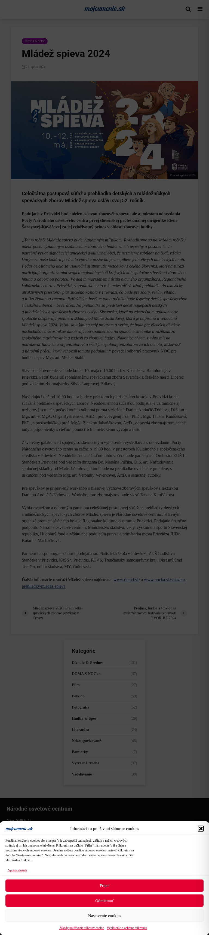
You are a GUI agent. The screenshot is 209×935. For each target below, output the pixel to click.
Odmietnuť (104, 901)
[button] (201, 828)
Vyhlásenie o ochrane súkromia (127, 928)
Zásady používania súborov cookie (81, 928)
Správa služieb (17, 870)
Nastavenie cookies (104, 915)
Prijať (104, 886)
